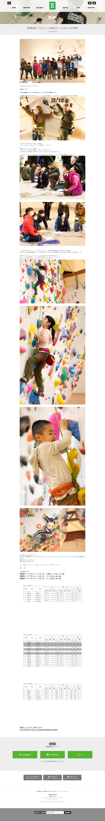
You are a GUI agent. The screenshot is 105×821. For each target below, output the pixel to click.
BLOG (78, 8)
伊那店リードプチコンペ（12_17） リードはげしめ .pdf (40, 578)
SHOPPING (26, 8)
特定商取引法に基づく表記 (49, 791)
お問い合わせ (43, 812)
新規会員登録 (36, 812)
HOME (14, 8)
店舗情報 (38, 791)
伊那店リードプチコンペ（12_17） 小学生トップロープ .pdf (42, 574)
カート (94, 3)
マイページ (90, 3)
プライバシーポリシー (63, 791)
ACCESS (65, 8)
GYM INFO (39, 8)
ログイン (39, 812)
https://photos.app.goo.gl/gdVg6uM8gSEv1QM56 (39, 730)
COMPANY (91, 8)
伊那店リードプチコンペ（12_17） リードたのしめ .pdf (40, 576)
